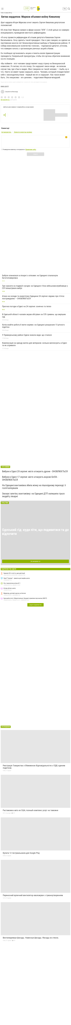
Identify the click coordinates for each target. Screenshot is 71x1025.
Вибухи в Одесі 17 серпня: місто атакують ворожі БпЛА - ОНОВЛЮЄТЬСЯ (30, 478)
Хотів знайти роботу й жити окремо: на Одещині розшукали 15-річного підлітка (33, 326)
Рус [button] (65, 9)
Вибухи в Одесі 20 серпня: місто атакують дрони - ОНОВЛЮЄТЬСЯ (35, 471)
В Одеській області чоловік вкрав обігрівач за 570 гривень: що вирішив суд (34, 315)
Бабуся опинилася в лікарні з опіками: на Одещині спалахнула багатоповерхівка (30, 276)
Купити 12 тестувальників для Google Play (21, 853)
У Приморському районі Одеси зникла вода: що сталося (27, 335)
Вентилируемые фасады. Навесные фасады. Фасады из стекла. (31, 938)
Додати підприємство (35, 605)
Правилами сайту (31, 149)
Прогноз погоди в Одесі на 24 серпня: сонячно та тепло (26, 306)
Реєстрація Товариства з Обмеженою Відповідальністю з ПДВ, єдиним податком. (34, 766)
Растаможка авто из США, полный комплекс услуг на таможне (30, 810)
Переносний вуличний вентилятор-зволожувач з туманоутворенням (33, 895)
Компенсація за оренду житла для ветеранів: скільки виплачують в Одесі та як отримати (34, 344)
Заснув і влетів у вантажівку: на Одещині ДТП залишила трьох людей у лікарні (33, 495)
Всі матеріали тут (35, 561)
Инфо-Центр (5, 86)
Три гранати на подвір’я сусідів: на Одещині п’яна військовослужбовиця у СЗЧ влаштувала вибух (35, 287)
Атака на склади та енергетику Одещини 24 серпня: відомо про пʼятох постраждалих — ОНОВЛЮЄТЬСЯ (33, 297)
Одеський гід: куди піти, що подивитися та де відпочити (35, 532)
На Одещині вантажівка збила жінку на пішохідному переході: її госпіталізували (34, 486)
